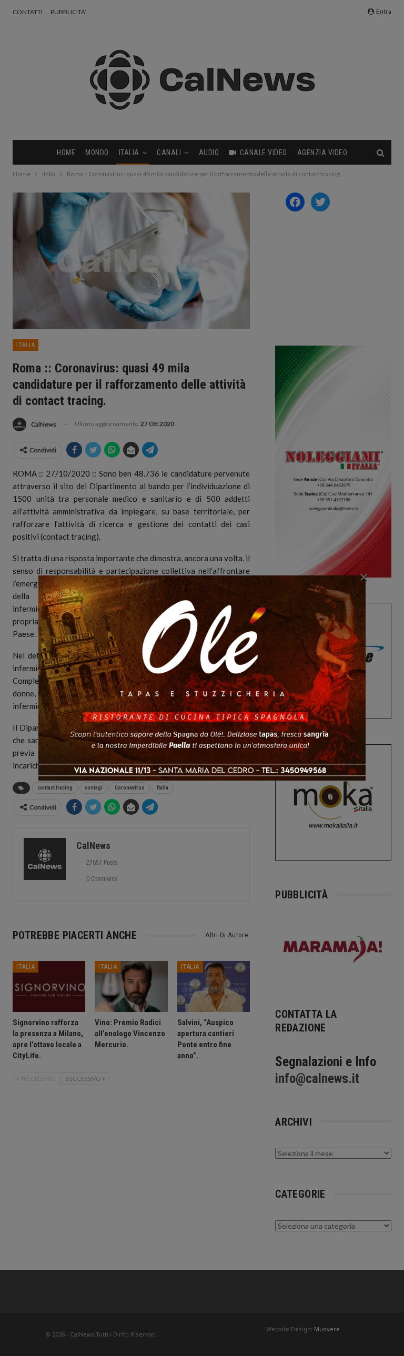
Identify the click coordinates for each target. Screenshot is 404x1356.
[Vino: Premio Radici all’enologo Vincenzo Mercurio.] (131, 986)
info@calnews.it (317, 1078)
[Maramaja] (333, 949)
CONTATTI (28, 12)
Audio (209, 152)
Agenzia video (322, 152)
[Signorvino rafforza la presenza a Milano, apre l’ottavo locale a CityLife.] (49, 986)
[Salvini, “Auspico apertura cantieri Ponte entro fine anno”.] (213, 986)
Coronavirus (130, 788)
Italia (129, 152)
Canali (169, 152)
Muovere (327, 1329)
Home (66, 152)
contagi (94, 788)
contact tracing (55, 788)
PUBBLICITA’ (68, 12)
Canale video (263, 152)
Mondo (97, 152)
